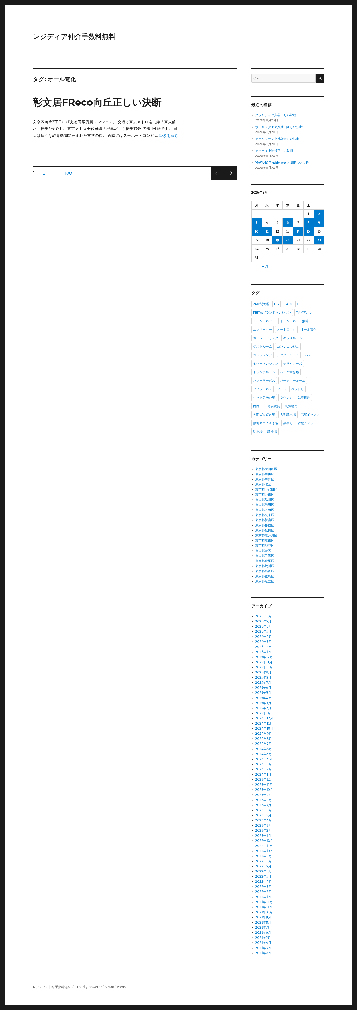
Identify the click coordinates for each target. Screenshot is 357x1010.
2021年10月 (263, 912)
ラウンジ (286, 397)
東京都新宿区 (264, 520)
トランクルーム (264, 372)
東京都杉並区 (264, 525)
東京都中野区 (264, 479)
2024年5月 (263, 754)
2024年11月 (264, 723)
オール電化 (308, 329)
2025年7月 (263, 683)
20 (288, 240)
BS (276, 304)
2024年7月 (263, 744)
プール (281, 389)
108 (68, 173)
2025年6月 (263, 688)
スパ (307, 355)
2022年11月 (263, 846)
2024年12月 (264, 718)
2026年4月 (263, 637)
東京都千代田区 (266, 489)
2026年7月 (263, 621)
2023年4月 (263, 820)
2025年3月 (263, 703)
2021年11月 (263, 907)
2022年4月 (263, 882)
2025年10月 (264, 667)
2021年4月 (263, 943)
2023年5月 (263, 815)
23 (319, 240)
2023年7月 (263, 805)
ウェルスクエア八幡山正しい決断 (279, 127)
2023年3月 (263, 825)
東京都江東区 (264, 540)
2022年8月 (263, 861)
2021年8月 (263, 922)
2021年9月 (263, 917)
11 (267, 231)
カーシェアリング (265, 338)
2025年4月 (263, 698)
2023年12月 (264, 779)
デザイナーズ (292, 363)
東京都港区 (263, 551)
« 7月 (266, 266)
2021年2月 (263, 953)
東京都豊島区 (264, 576)
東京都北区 (263, 484)
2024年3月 (263, 764)
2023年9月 (263, 795)
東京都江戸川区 (266, 535)
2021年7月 (263, 927)
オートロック (286, 329)
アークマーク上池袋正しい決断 (277, 139)
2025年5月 (263, 693)
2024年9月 (263, 734)
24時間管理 (261, 304)
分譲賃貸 (273, 406)
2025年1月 (263, 713)
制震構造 (291, 406)
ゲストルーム (262, 346)
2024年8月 (263, 739)
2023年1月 (263, 836)
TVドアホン (304, 312)
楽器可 (288, 423)
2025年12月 (264, 657)
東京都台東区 (264, 494)
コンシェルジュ (288, 346)
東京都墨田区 (264, 505)
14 (298, 231)
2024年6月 (263, 749)
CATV (288, 304)
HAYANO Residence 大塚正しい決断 (282, 163)
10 (256, 231)
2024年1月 (263, 774)
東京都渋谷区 (264, 546)
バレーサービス (264, 380)
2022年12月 (264, 841)
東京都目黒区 (264, 556)
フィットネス (262, 389)
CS (299, 304)
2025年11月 (263, 662)
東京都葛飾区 (264, 571)
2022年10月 (264, 851)
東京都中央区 (264, 474)
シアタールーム (288, 355)
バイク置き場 (289, 372)
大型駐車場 (288, 414)
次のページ (229, 179)
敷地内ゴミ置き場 (265, 423)
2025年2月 (263, 708)
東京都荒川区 (264, 566)
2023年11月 (263, 785)
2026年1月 (263, 652)
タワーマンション (265, 363)
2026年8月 (263, 616)
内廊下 (258, 406)
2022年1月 (263, 897)
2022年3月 (263, 887)
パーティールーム (292, 380)
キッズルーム (292, 338)
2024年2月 (263, 769)
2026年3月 (263, 642)
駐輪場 (272, 431)
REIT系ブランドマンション (272, 312)
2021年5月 (263, 938)
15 (308, 231)
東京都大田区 (264, 510)
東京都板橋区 (264, 530)
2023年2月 (263, 831)
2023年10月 (264, 790)
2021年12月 (263, 902)
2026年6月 (263, 626)
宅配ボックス (310, 414)
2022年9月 (263, 856)
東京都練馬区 (264, 561)
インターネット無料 (294, 321)
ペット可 (297, 389)
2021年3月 (263, 948)
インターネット (264, 321)
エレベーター (262, 329)
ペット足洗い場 (264, 397)
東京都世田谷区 (266, 469)
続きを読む (168, 135)
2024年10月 (264, 728)
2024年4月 (263, 759)
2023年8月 (263, 800)
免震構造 (304, 397)
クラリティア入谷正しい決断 (275, 115)
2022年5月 (263, 876)
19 (277, 240)
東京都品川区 (264, 500)
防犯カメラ (305, 423)
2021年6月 (263, 933)
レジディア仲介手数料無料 (74, 36)
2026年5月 (263, 632)
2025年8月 (263, 677)
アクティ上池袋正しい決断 (274, 151)
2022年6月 (263, 871)
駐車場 (258, 431)
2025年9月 (263, 672)
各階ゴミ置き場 (264, 414)
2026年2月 (263, 647)
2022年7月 (263, 866)
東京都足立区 (264, 581)
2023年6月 (263, 810)
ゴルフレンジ (262, 355)
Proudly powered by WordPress (100, 987)
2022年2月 (263, 892)
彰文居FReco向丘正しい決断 (97, 102)
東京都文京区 (264, 515)
